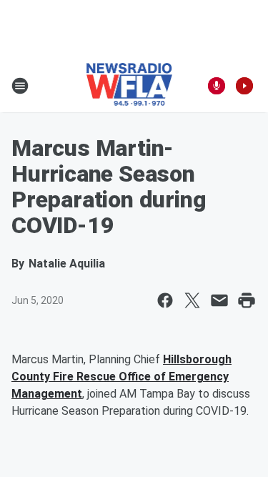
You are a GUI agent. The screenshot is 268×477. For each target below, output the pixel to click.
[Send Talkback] (216, 85)
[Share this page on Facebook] (165, 300)
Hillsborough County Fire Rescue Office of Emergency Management (121, 376)
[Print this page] (247, 300)
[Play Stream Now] (244, 85)
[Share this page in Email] (219, 300)
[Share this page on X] (192, 300)
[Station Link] (129, 86)
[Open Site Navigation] (20, 85)
